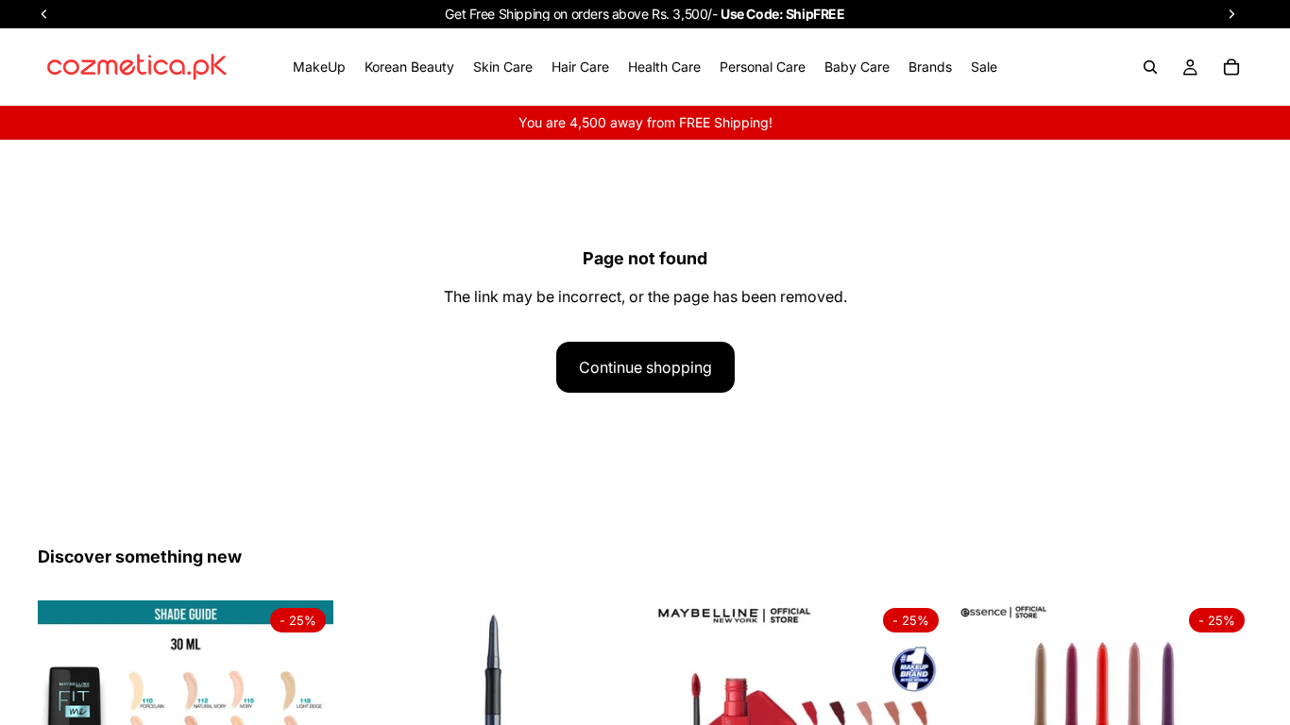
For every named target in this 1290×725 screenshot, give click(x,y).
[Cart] (1231, 67)
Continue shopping (645, 367)
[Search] (1150, 67)
